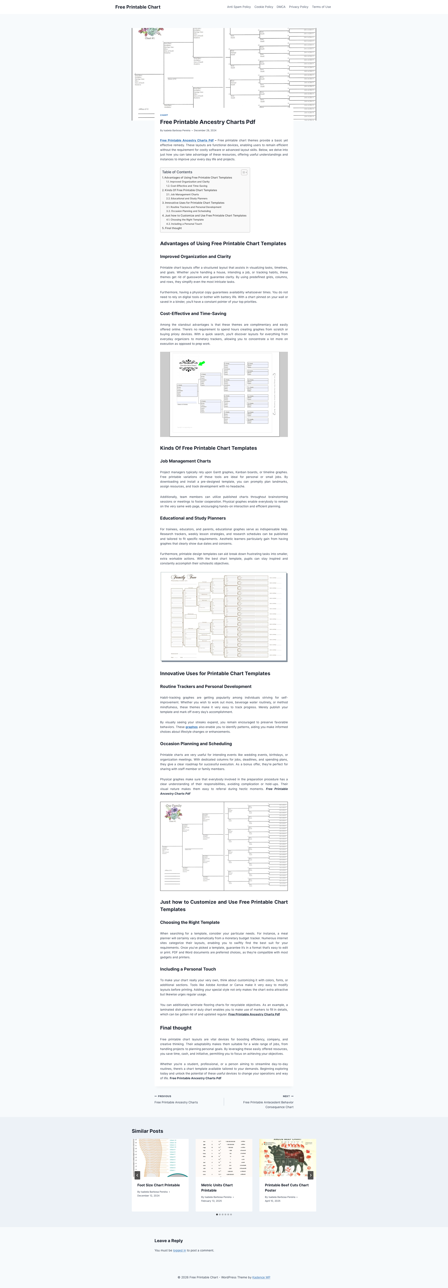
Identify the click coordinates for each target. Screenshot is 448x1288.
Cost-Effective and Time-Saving (189, 185)
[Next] (310, 1175)
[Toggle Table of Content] (242, 172)
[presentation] (160, 1158)
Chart (164, 115)
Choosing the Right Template (187, 219)
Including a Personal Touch (186, 223)
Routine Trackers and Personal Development (196, 207)
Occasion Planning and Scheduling (191, 211)
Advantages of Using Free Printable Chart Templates (198, 177)
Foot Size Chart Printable (158, 1185)
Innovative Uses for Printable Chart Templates (194, 202)
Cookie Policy (263, 7)
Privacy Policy (298, 7)
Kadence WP (261, 1277)
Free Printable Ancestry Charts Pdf (187, 140)
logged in (179, 1250)
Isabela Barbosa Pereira (177, 130)
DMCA (281, 7)
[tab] (217, 1214)
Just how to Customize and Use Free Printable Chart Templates (205, 215)
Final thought (173, 228)
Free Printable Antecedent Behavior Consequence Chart (268, 1102)
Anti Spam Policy (239, 7)
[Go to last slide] (137, 1175)
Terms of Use (321, 7)
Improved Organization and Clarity (190, 181)
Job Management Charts (184, 194)
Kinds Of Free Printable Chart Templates (191, 190)
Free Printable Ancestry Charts (176, 1099)
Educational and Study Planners (189, 198)
